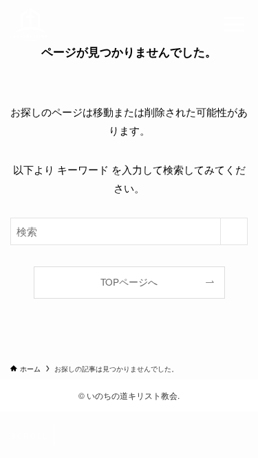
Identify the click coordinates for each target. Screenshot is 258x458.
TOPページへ (129, 281)
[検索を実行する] (234, 231)
